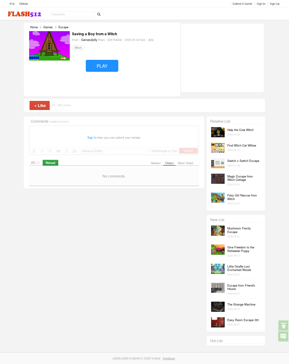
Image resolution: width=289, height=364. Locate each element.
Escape (63, 27)
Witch (78, 47)
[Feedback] (283, 336)
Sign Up (275, 4)
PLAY (102, 66)
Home (34, 27)
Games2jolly (89, 39)
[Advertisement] (222, 57)
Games (48, 27)
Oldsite (23, 4)
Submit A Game (242, 4)
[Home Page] (25, 14)
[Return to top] (283, 325)
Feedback (169, 358)
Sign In (261, 4)
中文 (12, 4)
